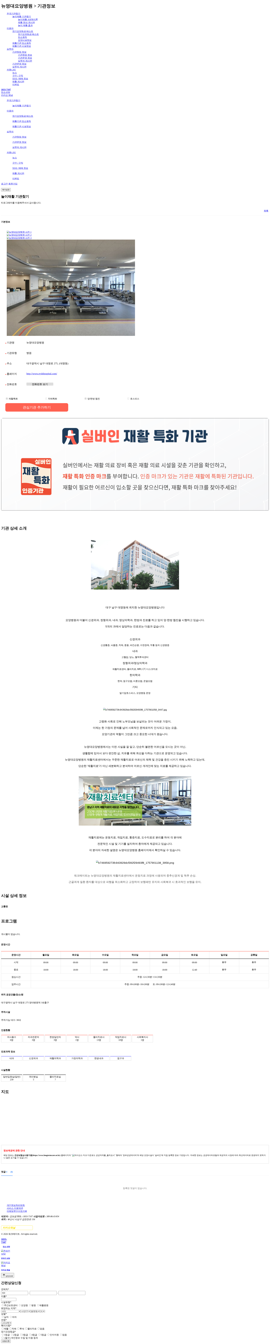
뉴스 (14, 73)
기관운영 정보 (25, 58)
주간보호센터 (11, 1305)
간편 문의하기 (17, 1227)
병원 (33, 1305)
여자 (14, 1317)
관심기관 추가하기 (37, 407)
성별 (4, 1314)
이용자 (10, 28)
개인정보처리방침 (16, 1205)
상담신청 (6, 1341)
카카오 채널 (7, 95)
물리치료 (32, 1329)
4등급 (34, 1335)
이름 (4, 1296)
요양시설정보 (25, 40)
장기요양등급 (8, 1331)
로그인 (4, 184)
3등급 (25, 1335)
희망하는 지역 (8, 1308)
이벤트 (15, 84)
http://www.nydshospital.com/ (41, 373)
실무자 (10, 49)
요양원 (24, 1305)
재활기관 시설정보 (21, 46)
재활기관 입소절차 (21, 43)
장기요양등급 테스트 (22, 31)
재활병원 (43, 1305)
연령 (4, 1320)
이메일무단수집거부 (17, 1211)
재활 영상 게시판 (26, 22)
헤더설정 (6, 190)
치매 (14, 1329)
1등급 (7, 1335)
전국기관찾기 (13, 13)
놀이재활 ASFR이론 (28, 19)
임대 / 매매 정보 (20, 78)
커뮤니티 (11, 70)
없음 (42, 1329)
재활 (6, 1329)
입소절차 (22, 37)
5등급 (43, 1335)
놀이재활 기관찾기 (21, 16)
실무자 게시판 (25, 61)
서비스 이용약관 (15, 1208)
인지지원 (54, 1335)
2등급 (16, 1335)
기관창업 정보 (19, 52)
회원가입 (12, 184)
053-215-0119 (40, 384)
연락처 (5, 1289)
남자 (6, 1317)
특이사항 (6, 1325)
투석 (22, 1329)
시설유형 (6, 1302)
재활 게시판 (18, 81)
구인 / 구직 (17, 75)
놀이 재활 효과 (25, 25)
